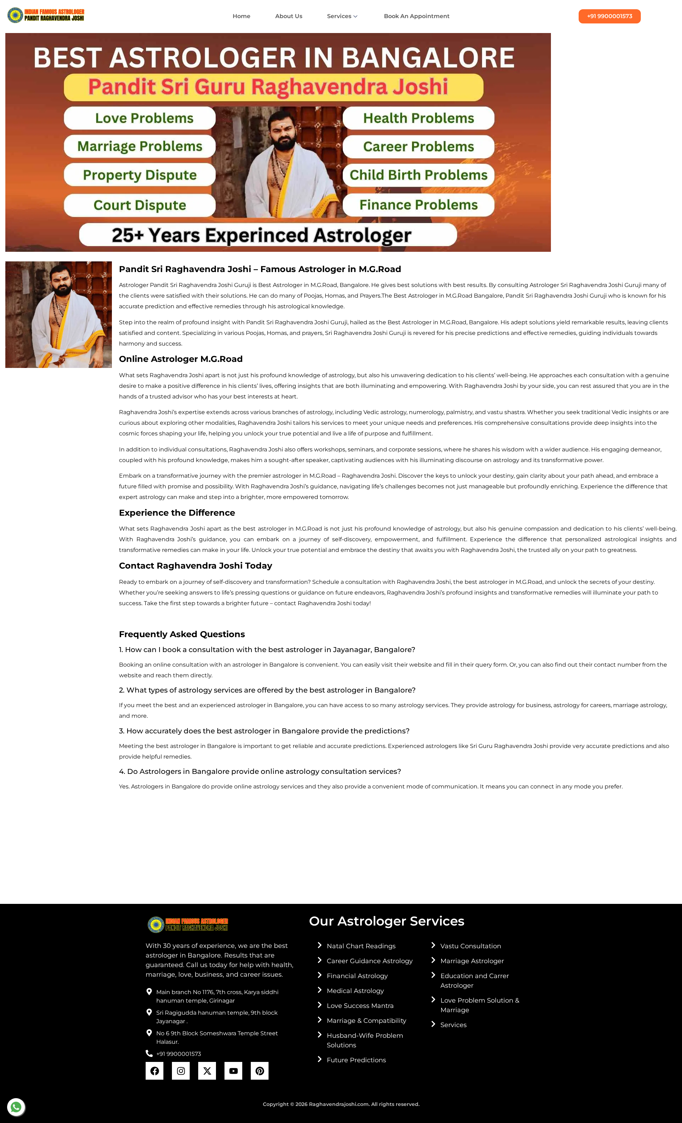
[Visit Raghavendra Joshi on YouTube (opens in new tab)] (233, 1071)
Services (339, 16)
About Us (288, 16)
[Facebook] (154, 1071)
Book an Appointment (417, 16)
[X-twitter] (207, 1071)
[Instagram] (181, 1071)
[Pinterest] (260, 1071)
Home (241, 16)
